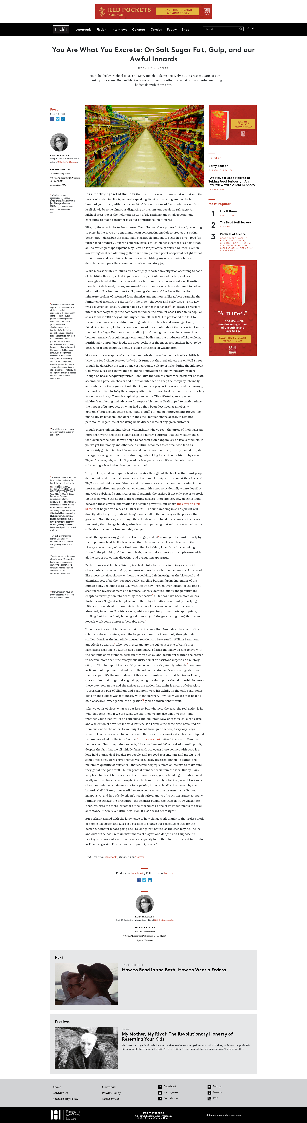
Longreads (83, 29)
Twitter (253, 28)
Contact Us (60, 1093)
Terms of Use (110, 1098)
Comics (156, 29)
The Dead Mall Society (235, 222)
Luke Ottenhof (229, 215)
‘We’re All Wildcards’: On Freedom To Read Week (144, 935)
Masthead (109, 1087)
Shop (185, 29)
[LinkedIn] (63, 119)
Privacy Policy (111, 1093)
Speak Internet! (133, 965)
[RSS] (209, 1098)
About (57, 1087)
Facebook (248, 28)
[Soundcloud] (160, 1098)
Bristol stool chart (148, 739)
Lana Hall (226, 226)
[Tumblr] (209, 1093)
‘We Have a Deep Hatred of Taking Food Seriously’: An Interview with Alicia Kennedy (232, 181)
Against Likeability (58, 185)
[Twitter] (57, 119)
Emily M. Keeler (156, 68)
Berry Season (218, 165)
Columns (139, 29)
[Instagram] (160, 1093)
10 (143, 699)
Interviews (119, 29)
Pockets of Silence (233, 234)
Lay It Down (228, 211)
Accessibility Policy (65, 1098)
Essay (126, 1029)
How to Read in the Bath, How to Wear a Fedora (174, 969)
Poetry (172, 29)
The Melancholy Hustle (60, 173)
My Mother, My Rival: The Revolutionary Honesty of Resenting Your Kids (177, 1036)
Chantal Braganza (221, 170)
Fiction (101, 29)
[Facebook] (52, 119)
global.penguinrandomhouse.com (223, 1115)
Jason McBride (218, 189)
